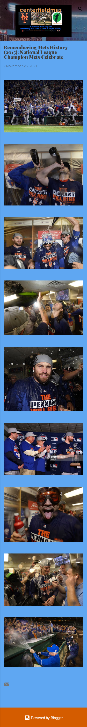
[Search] (80, 9)
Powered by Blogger (46, 718)
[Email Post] (7, 686)
